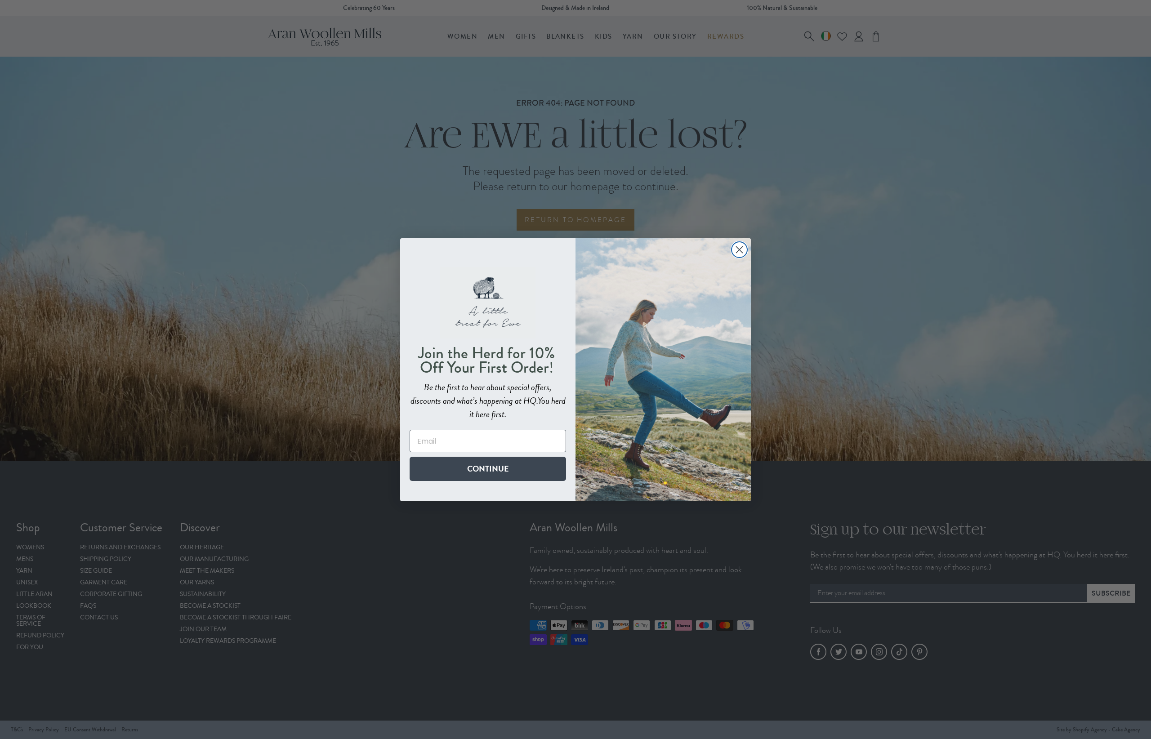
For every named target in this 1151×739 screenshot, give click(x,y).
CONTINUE (488, 469)
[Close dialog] (739, 250)
